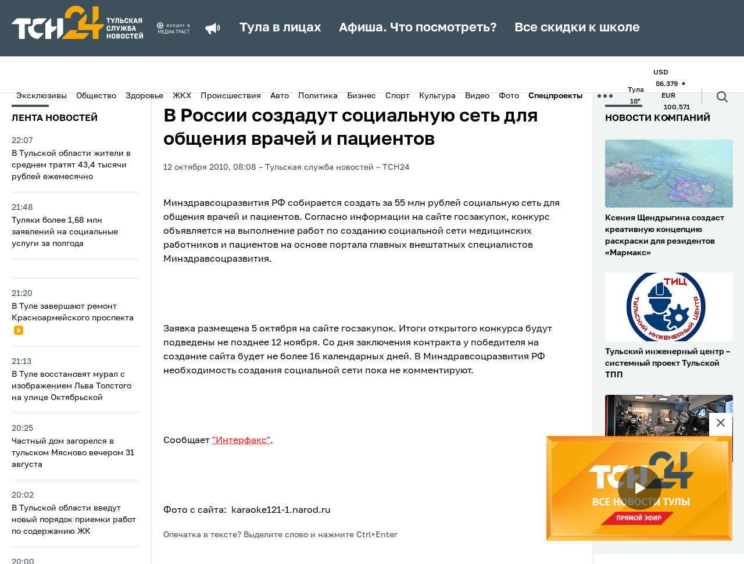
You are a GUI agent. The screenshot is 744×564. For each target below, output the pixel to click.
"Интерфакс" (241, 440)
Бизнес (361, 96)
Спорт (397, 96)
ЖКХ (182, 96)
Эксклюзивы (41, 96)
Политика (318, 96)
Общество (96, 96)
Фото (509, 96)
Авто (279, 96)
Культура (437, 96)
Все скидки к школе (577, 28)
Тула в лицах (280, 28)
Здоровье (144, 96)
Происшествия (231, 96)
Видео (477, 96)
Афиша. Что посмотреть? (418, 28)
